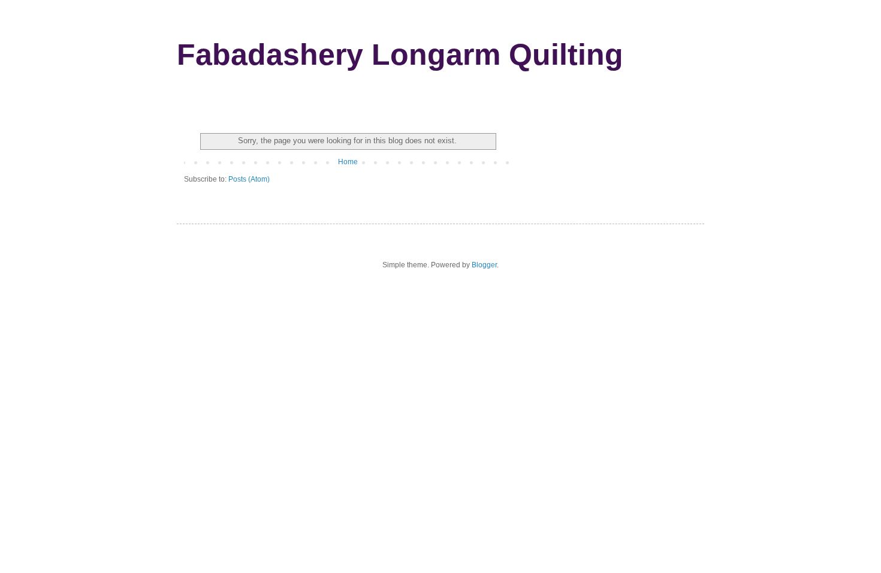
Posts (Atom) (249, 179)
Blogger (484, 265)
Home (348, 162)
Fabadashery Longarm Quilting (400, 54)
